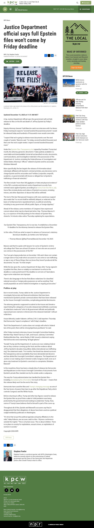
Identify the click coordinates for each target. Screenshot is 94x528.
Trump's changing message (39, 387)
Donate (86, 3)
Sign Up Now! (76, 67)
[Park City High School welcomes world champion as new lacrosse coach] (69, 137)
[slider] (13, 9)
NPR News (7, 20)
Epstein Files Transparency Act (22, 149)
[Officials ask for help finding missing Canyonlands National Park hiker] (69, 103)
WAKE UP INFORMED (76, 51)
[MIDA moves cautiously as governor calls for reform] (69, 83)
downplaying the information (20, 380)
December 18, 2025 (46, 239)
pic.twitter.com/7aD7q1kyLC (38, 235)
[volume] (10, 9)
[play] (5, 9)
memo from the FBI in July (46, 188)
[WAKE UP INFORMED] (76, 34)
